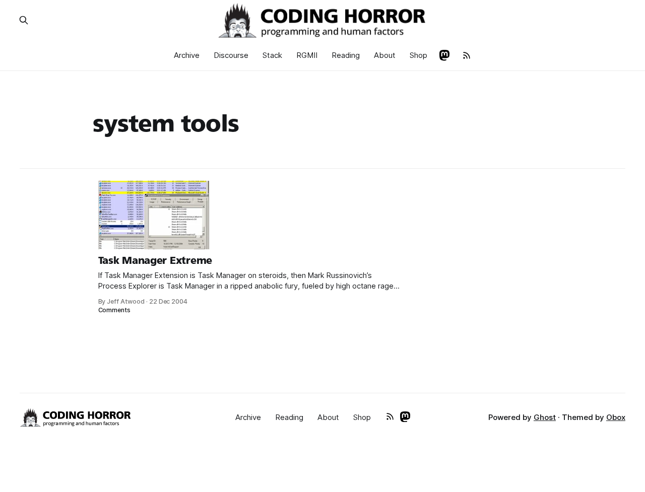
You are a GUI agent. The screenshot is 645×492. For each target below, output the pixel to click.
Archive (187, 55)
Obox (615, 417)
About (385, 55)
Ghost (545, 417)
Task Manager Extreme (155, 260)
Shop (418, 55)
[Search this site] (24, 20)
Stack (272, 55)
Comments (114, 310)
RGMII (306, 55)
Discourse (231, 55)
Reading (346, 55)
